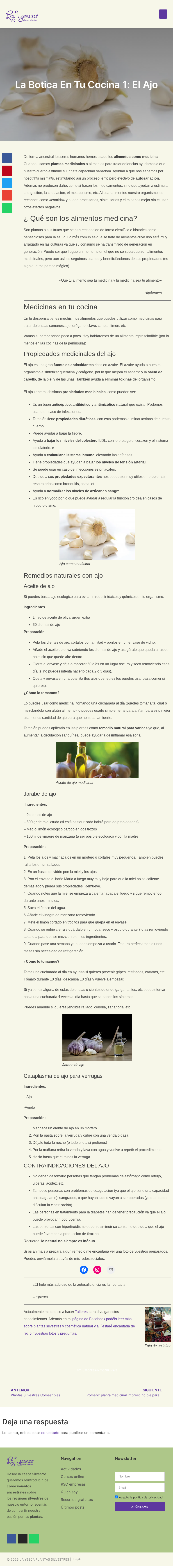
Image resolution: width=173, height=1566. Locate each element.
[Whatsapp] (34, 1538)
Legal (77, 1559)
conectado (50, 1432)
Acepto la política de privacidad (141, 1497)
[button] (7, 158)
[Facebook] (84, 1270)
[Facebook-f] (11, 1538)
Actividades (71, 1469)
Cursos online (72, 1476)
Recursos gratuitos (77, 1499)
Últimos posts (72, 1507)
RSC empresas (73, 1484)
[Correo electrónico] (111, 1270)
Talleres (81, 1312)
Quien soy (69, 1492)
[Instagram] (97, 1270)
